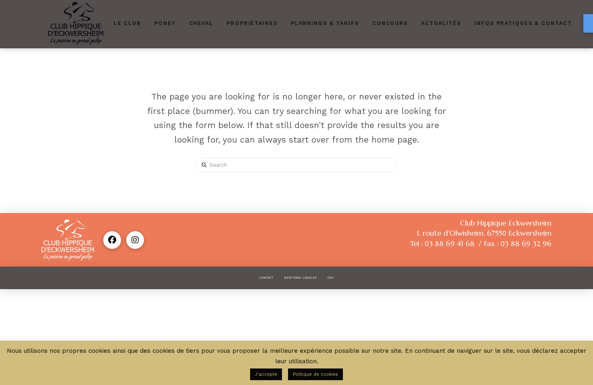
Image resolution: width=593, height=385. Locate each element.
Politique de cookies (315, 374)
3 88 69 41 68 (449, 243)
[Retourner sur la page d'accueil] (75, 23)
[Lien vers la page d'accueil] (68, 240)
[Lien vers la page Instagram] (135, 240)
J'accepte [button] (266, 374)
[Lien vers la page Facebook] (112, 240)
